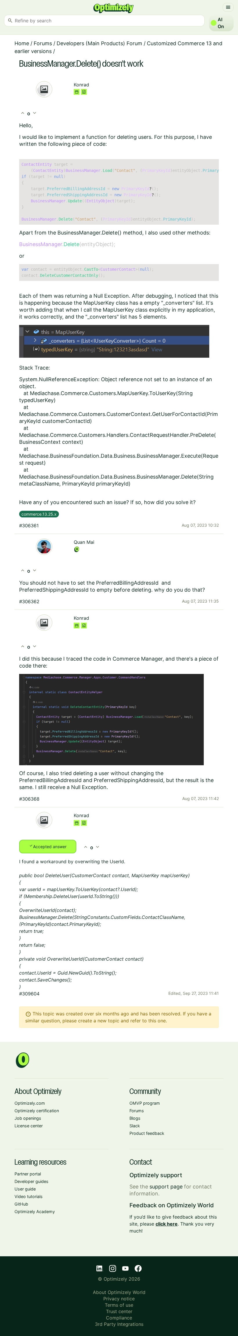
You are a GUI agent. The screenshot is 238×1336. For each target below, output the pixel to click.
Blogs (134, 1118)
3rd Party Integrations (119, 1324)
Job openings (28, 1118)
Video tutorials (29, 1196)
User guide (25, 1188)
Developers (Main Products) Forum (99, 43)
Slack (134, 1125)
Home (22, 43)
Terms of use (119, 1305)
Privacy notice (119, 1299)
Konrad (81, 85)
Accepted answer (47, 846)
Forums (43, 43)
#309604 (29, 994)
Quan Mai (84, 542)
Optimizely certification (37, 1110)
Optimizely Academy (35, 1211)
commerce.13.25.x (39, 514)
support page (166, 1187)
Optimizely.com (30, 1103)
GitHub (21, 1204)
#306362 (29, 601)
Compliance (119, 1318)
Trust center (119, 1311)
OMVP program (144, 1103)
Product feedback (146, 1133)
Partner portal (28, 1173)
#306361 (29, 525)
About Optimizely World (119, 1292)
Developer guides (31, 1181)
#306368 (29, 799)
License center (29, 1125)
